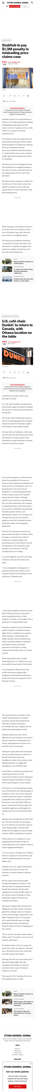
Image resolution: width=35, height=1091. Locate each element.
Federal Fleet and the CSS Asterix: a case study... (23, 280)
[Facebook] (19, 96)
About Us (17, 1048)
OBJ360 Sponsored (19, 266)
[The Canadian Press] (5, 63)
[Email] (14, 96)
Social (15, 259)
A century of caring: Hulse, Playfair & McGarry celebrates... (23, 271)
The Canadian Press (14, 62)
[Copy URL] (10, 96)
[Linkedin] (28, 96)
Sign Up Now (17, 1086)
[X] (23, 96)
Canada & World (6, 40)
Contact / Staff (17, 1052)
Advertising (17, 1050)
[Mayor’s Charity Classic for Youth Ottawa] (7, 261)
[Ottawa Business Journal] (17, 2)
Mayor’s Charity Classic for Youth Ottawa (23, 262)
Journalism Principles (18, 1054)
